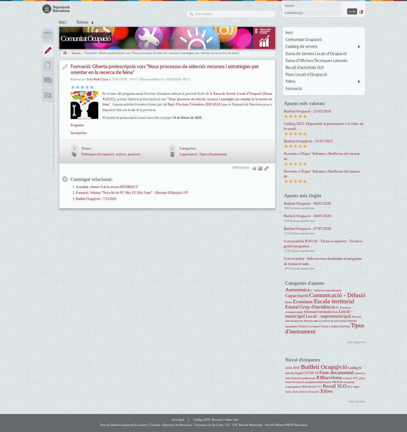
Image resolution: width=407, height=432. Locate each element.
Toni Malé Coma (97, 79)
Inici (63, 22)
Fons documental (336, 372)
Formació (293, 89)
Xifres (290, 82)
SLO (349, 386)
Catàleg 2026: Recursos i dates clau (215, 419)
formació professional (303, 378)
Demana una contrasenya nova (360, 11)
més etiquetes (357, 401)
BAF (296, 368)
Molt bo (87, 87)
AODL (289, 368)
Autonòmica (297, 289)
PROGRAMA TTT (312, 386)
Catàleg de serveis (301, 47)
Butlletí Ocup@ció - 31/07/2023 (308, 141)
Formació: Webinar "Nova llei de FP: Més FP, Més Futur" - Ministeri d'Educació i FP (132, 193)
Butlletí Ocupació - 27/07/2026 (307, 229)
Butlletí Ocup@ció (324, 366)
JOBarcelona (329, 377)
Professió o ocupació (309, 326)
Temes (82, 22)
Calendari (48, 35)
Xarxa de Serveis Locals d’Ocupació (316, 54)
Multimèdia (48, 95)
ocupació (347, 378)
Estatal (292, 307)
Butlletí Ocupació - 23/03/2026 (307, 111)
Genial (91, 87)
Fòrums (48, 80)
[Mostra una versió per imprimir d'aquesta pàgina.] (254, 168)
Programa (77, 125)
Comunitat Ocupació (85, 38)
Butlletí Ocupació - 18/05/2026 (307, 216)
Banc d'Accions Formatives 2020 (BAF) (194, 104)
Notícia (65, 67)
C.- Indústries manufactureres (326, 290)
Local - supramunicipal (328, 316)
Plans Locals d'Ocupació (306, 75)
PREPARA (338, 382)
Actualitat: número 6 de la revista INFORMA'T (107, 187)
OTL (355, 378)
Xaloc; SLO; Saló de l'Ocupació (302, 391)
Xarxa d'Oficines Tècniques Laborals (316, 61)
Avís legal (178, 419)
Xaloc (356, 386)
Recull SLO (335, 386)
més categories (356, 342)
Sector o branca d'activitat (335, 326)
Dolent (73, 87)
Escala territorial (334, 301)
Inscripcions (79, 133)
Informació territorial (317, 312)
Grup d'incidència (317, 307)
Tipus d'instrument (213, 154)
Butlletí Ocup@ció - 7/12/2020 (96, 199)
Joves (335, 311)
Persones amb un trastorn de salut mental (325, 321)
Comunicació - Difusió (337, 295)
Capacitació (188, 154)
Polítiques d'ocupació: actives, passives (110, 154)
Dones (288, 302)
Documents (48, 65)
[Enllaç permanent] (266, 168)
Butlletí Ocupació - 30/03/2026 (307, 203)
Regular (77, 87)
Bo (82, 87)
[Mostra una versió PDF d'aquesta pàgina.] (260, 168)
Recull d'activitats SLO (304, 68)
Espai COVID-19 (306, 373)
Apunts (76, 53)
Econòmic (303, 301)
